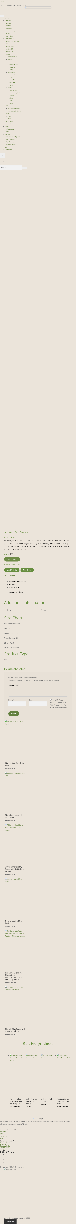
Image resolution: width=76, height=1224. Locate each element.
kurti (11, 85)
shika (8, 33)
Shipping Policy (5, 1146)
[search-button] (24, 168)
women (8, 54)
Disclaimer (3, 1149)
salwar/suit (11, 72)
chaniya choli (14, 64)
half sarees (13, 90)
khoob (8, 26)
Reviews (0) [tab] (40, 592)
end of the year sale (12, 41)
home (7, 18)
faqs (1, 1135)
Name (11, 700)
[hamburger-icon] (2, 16)
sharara (12, 82)
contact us (8, 150)
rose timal (9, 36)
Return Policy (4, 1147)
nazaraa (9, 28)
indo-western (12, 57)
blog (8, 132)
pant (11, 101)
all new (8, 23)
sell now (7, 134)
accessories (10, 121)
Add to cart (12, 559)
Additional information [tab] (17, 581)
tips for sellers (11, 144)
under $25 (9, 51)
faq (6, 147)
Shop (1, 1133)
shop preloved (9, 39)
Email (32, 700)
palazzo (12, 77)
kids (7, 113)
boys (9, 119)
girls (9, 116)
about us (8, 126)
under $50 (9, 49)
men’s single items (14, 111)
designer (12, 67)
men (7, 106)
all (7, 44)
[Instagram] (5, 1157)
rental (8, 124)
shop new (8, 20)
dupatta (12, 103)
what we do (10, 129)
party (11, 70)
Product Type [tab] (14, 587)
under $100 (10, 46)
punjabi (12, 80)
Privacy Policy (4, 1144)
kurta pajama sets (14, 108)
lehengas (11, 59)
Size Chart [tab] (12, 584)
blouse (12, 95)
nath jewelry (10, 31)
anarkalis (13, 75)
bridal (11, 62)
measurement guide (13, 137)
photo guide (10, 139)
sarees (10, 88)
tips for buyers (11, 142)
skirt (11, 98)
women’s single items (15, 93)
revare (2, 1)
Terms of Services (6, 1143)
